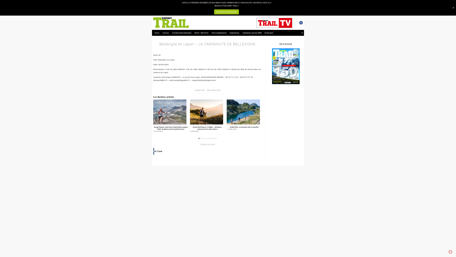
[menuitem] (157, 33)
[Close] (453, 7)
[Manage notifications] (450, 252)
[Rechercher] (301, 33)
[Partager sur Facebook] (153, 151)
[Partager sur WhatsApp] (156, 151)
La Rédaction (215, 90)
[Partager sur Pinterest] (158, 151)
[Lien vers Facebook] (301, 23)
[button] (259, 119)
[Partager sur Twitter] (155, 151)
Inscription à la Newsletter (226, 12)
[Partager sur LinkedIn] (159, 151)
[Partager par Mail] (161, 151)
